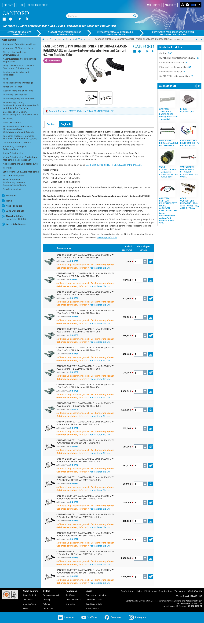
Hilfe (21, 5)
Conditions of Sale (94, 604)
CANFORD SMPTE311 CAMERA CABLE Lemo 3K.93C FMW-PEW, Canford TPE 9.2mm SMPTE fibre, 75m (85, 386)
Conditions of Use (94, 599)
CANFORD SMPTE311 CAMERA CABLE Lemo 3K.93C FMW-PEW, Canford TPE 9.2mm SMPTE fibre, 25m (85, 330)
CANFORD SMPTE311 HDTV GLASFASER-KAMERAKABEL (114, 165)
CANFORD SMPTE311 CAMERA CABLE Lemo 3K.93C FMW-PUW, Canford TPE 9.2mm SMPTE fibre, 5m (85, 423)
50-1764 (74, 316)
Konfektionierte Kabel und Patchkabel (16, 73)
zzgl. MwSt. (127, 250)
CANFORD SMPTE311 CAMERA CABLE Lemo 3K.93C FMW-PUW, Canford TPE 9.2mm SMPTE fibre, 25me (85, 497)
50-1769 (74, 409)
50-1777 (74, 539)
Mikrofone (8, 118)
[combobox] (102, 15)
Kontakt (8, 5)
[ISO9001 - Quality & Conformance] (10, 594)
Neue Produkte (14, 205)
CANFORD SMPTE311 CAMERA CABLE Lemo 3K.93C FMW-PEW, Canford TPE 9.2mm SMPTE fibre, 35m (85, 349)
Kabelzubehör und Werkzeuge (18, 82)
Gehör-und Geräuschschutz (17, 142)
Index (9, 200)
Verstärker (8, 167)
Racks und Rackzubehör (15, 94)
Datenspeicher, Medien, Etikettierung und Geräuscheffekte (20, 113)
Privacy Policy (92, 608)
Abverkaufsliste (16, 217)
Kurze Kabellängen (16, 224)
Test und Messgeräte (13, 175)
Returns (46, 604)
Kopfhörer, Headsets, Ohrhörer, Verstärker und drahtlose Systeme (20, 137)
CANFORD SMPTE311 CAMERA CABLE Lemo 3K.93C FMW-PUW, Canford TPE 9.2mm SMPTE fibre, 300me (85, 571)
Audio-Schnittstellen (13, 153)
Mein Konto (153, 5)
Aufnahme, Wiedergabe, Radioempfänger (15, 147)
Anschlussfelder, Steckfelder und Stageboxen (19, 60)
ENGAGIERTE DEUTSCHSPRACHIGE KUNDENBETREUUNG (64, 33)
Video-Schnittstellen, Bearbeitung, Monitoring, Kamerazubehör (20, 158)
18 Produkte (54, 60)
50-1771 (74, 428)
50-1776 (74, 520)
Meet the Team (29, 604)
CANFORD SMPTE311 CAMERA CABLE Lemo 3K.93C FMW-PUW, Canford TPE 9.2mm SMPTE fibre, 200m (85, 552)
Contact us (28, 599)
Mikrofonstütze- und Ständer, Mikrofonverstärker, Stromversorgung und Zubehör (18, 129)
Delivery (46, 599)
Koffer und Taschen (12, 86)
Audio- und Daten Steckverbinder (19, 44)
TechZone (70, 595)
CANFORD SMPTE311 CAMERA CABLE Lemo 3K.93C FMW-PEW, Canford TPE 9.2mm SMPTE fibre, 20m (85, 311)
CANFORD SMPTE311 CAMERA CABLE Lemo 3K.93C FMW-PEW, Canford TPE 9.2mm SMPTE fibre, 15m (85, 293)
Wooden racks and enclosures (18, 90)
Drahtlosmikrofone (12, 122)
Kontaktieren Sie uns (100, 267)
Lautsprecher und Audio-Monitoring (21, 171)
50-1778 (74, 557)
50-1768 (74, 391)
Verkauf (180, 596)
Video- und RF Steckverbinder (18, 48)
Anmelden (170, 5)
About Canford (29, 595)
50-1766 (74, 354)
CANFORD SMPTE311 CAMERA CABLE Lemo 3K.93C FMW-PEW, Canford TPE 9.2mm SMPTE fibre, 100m (85, 404)
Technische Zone (38, 5)
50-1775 (74, 502)
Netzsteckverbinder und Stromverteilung (15, 53)
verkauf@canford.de (107, 237)
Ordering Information (52, 595)
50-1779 (74, 576)
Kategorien (9, 39)
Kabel (5, 78)
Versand (143, 250)
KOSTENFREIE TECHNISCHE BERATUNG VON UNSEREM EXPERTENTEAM (173, 33)
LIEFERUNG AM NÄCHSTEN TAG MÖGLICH (19, 33)
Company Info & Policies (96, 595)
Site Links (70, 604)
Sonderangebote (15, 210)
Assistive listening (12, 189)
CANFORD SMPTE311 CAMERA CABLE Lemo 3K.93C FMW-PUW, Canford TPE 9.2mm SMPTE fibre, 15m (85, 460)
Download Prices (73, 599)
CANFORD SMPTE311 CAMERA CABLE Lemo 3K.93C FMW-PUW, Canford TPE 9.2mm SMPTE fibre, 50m (85, 515)
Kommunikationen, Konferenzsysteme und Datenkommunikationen (14, 182)
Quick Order (48, 608)
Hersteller (11, 195)
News (25, 608)
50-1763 (74, 298)
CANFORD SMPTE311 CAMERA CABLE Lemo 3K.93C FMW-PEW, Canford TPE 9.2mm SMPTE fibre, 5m (85, 256)
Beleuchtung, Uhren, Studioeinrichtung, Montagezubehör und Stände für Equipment (21, 105)
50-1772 (74, 446)
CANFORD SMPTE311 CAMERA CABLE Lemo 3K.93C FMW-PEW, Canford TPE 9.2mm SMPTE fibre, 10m (85, 274)
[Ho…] (45, 39)
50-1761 (74, 261)
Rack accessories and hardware (18, 98)
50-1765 (74, 335)
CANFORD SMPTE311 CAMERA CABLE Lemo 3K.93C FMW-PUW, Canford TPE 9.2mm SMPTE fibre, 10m (85, 441)
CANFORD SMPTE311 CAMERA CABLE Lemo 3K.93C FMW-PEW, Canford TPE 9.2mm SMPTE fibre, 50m (85, 367)
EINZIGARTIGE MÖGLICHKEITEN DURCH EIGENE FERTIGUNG (115, 33)
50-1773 (74, 465)
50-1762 (74, 279)
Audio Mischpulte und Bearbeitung (20, 163)
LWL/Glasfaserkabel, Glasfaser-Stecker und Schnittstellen (18, 66)
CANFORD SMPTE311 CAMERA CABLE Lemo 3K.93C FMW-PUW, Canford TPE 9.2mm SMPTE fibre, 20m (85, 478)
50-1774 (74, 483)
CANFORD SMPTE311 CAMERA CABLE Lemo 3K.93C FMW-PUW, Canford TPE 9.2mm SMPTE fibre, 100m (85, 534)
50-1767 (74, 372)
